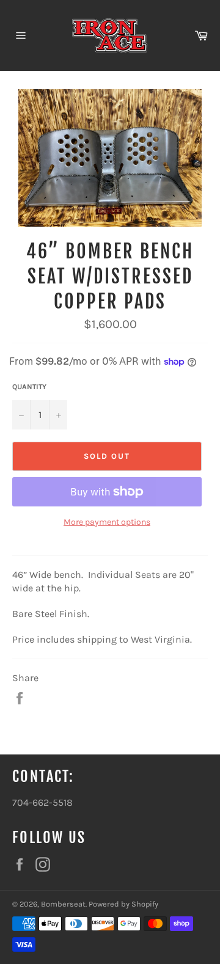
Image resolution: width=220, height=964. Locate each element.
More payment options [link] (107, 522)
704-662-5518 (42, 802)
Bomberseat (63, 903)
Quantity (29, 386)
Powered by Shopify (123, 903)
